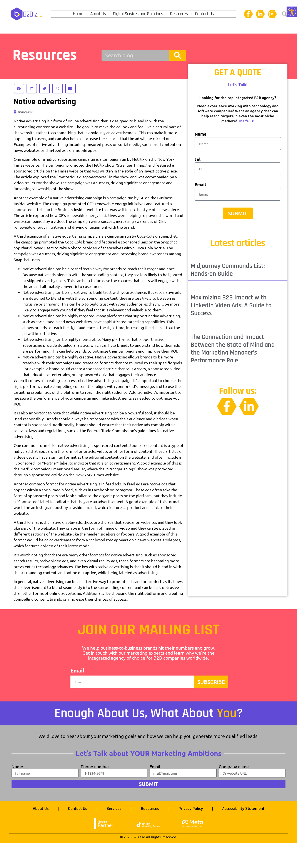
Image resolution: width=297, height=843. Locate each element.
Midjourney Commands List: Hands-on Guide (228, 270)
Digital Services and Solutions (138, 14)
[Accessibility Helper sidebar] (292, 12)
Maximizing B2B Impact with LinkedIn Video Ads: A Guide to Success (231, 305)
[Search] (177, 55)
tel (197, 159)
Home (78, 14)
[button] (284, 14)
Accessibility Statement (243, 808)
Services (114, 808)
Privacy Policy (191, 808)
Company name (234, 766)
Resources (179, 14)
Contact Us (204, 14)
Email (200, 184)
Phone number (95, 766)
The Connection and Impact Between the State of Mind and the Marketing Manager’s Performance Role (233, 349)
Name (201, 134)
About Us (98, 14)
